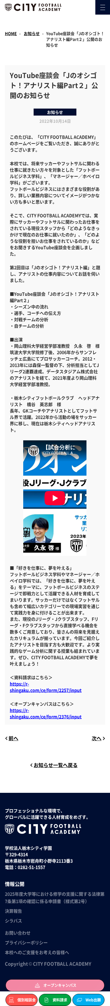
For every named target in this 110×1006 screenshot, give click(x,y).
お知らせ (32, 33)
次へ (96, 738)
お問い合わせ (18, 933)
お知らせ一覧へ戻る (56, 764)
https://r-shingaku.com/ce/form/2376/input (46, 713)
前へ (13, 738)
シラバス (13, 921)
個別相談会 (26, 999)
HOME (11, 33)
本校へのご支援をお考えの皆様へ (37, 952)
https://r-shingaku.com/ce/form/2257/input (46, 687)
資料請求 (60, 999)
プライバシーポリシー (26, 942)
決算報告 (13, 911)
